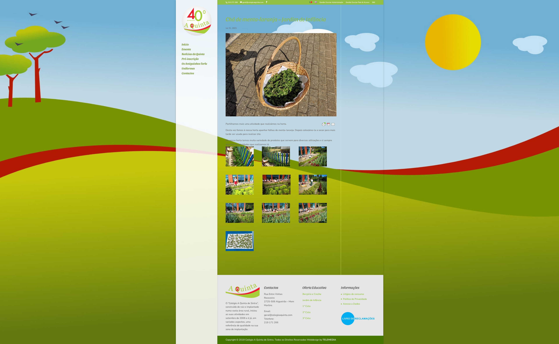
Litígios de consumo (353, 294)
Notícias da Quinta (193, 54)
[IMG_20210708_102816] (240, 241)
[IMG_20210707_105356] (276, 156)
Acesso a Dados (351, 303)
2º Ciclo (307, 312)
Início (185, 44)
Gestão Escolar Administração (331, 2)
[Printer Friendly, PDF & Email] (328, 124)
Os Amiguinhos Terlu (194, 64)
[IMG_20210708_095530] (276, 213)
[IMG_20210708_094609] (313, 156)
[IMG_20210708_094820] (276, 185)
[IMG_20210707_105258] (240, 156)
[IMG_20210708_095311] (240, 213)
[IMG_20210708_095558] (313, 213)
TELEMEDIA (329, 339)
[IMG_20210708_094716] (240, 185)
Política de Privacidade (355, 299)
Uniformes (188, 68)
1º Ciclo (307, 306)
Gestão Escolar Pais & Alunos (357, 2)
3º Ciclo (307, 318)
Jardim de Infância (312, 300)
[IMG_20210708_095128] (313, 185)
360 (373, 2)
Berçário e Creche (312, 294)
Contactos (188, 73)
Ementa (186, 49)
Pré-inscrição (190, 59)
